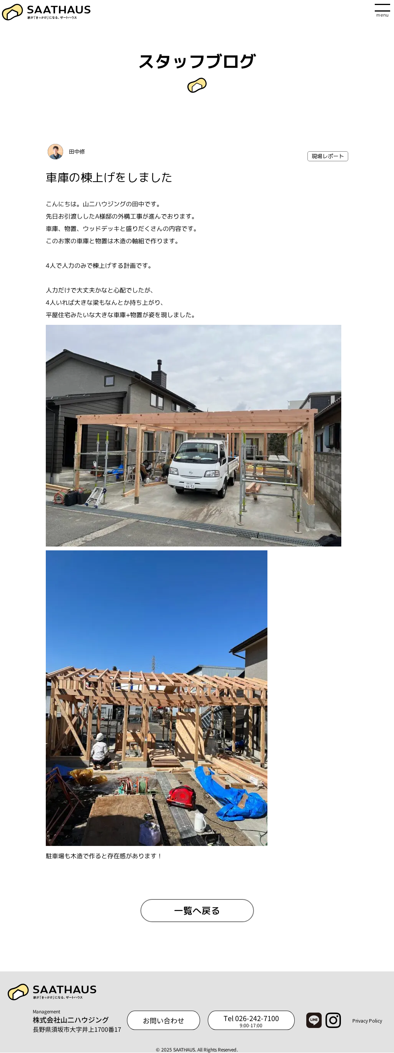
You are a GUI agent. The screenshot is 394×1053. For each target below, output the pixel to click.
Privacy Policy (367, 1020)
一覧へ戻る (197, 910)
